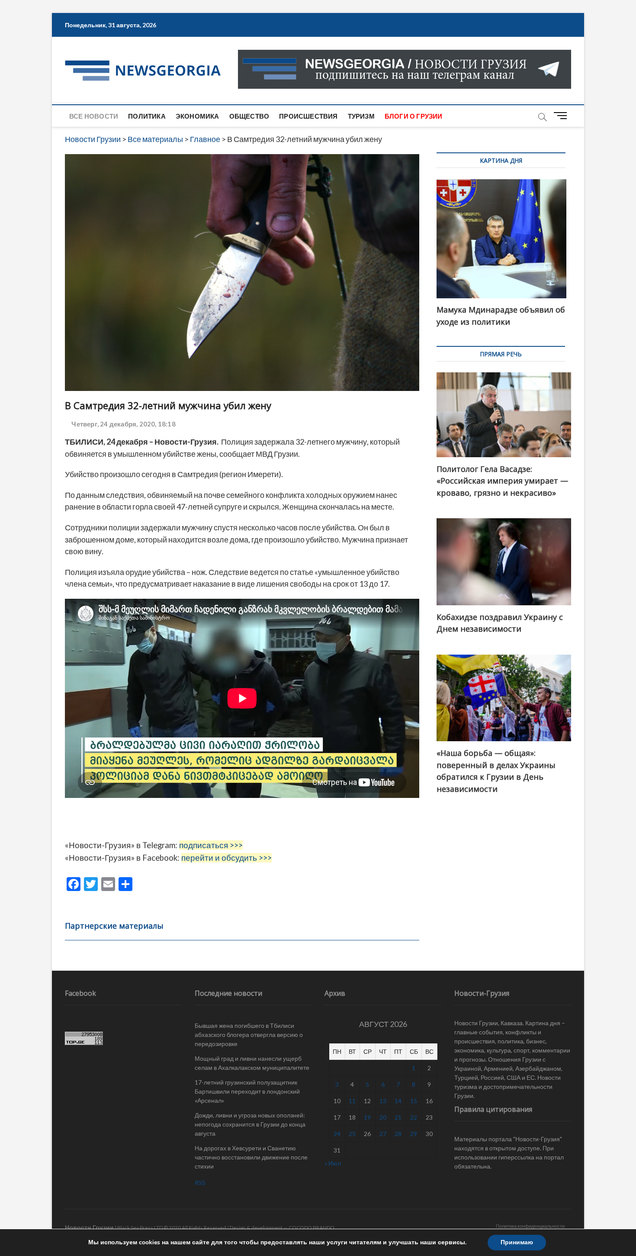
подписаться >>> (211, 845)
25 (352, 1133)
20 (382, 1117)
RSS (200, 1182)
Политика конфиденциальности (530, 1226)
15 (413, 1100)
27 (382, 1133)
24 (337, 1133)
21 (398, 1117)
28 (398, 1133)
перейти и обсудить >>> (226, 857)
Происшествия (308, 116)
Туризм (361, 116)
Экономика (197, 116)
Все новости (93, 116)
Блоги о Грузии (414, 116)
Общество (249, 116)
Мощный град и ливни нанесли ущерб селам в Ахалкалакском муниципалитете (252, 1063)
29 (413, 1133)
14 (398, 1100)
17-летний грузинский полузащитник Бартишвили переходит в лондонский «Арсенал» (247, 1091)
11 (352, 1100)
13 (382, 1100)
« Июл (332, 1163)
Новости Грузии (89, 1227)
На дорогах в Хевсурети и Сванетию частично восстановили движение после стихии (251, 1157)
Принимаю (517, 1242)
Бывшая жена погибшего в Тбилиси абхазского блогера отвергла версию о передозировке (249, 1034)
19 (367, 1117)
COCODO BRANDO (311, 1227)
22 (413, 1117)
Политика (147, 116)
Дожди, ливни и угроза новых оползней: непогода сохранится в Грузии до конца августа (250, 1124)
